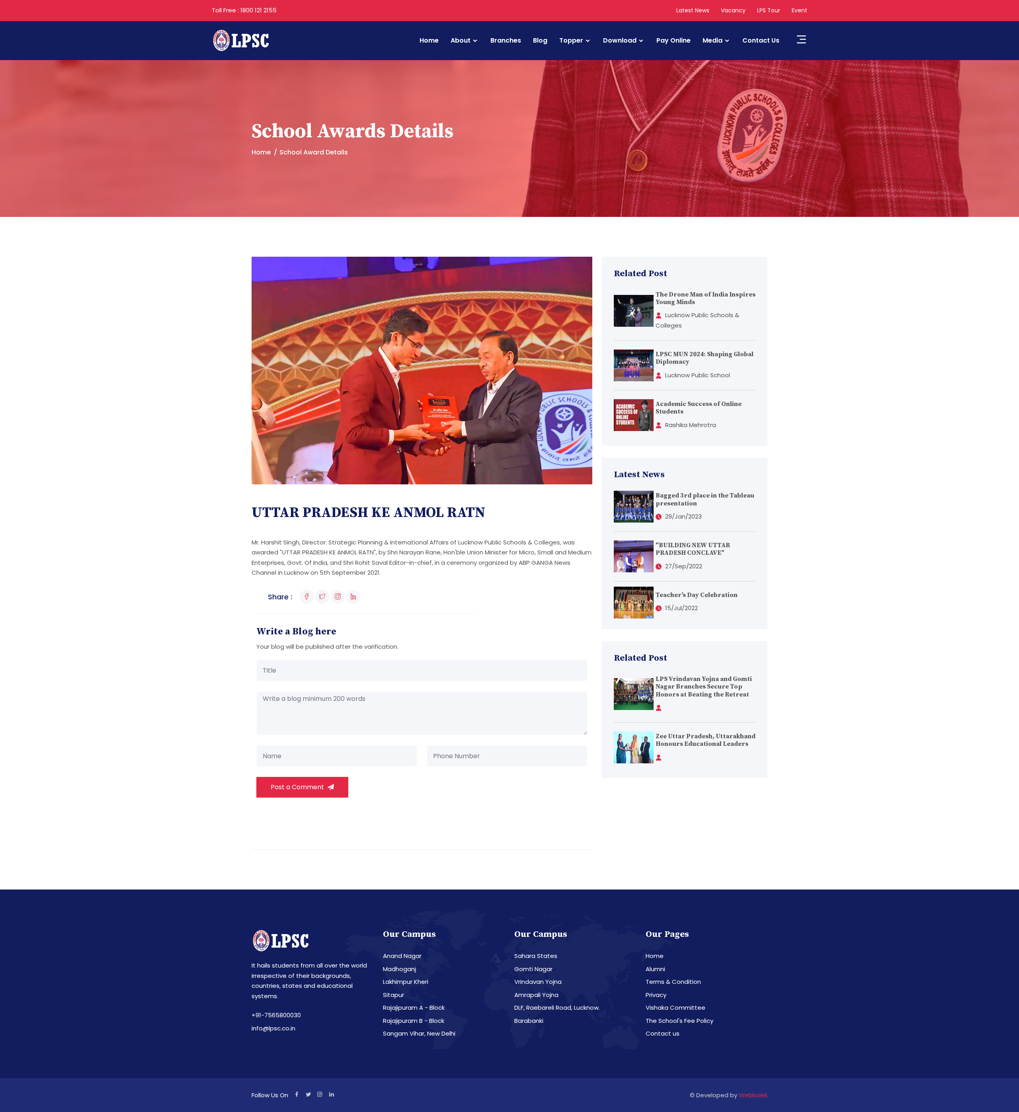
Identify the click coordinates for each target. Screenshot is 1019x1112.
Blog (540, 40)
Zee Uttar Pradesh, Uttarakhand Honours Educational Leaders (705, 740)
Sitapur (393, 995)
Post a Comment (298, 787)
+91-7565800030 (276, 1015)
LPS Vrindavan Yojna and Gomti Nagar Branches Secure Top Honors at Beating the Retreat (704, 686)
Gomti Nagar (533, 969)
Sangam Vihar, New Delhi (419, 1033)
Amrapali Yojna (536, 995)
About (460, 40)
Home (429, 40)
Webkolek (753, 1095)
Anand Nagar (402, 956)
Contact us (662, 1033)
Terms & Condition (673, 981)
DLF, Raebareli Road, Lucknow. (557, 1007)
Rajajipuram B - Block (413, 1020)
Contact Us (760, 40)
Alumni (655, 969)
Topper (571, 40)
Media (712, 40)
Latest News (692, 10)
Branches (505, 40)
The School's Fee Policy (679, 1020)
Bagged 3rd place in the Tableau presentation (705, 499)
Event (799, 10)
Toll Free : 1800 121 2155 (244, 10)
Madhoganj (399, 969)
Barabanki (528, 1020)
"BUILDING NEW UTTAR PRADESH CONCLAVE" (693, 549)
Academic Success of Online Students (699, 408)
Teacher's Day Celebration (697, 595)
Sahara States (535, 956)
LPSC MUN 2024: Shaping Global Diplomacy (705, 358)
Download (619, 40)
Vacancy (733, 10)
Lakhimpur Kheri (405, 981)
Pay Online (673, 40)
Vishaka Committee (675, 1007)
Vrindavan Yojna (538, 981)
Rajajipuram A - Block (414, 1007)
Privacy (656, 995)
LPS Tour (768, 10)
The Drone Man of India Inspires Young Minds (705, 298)
